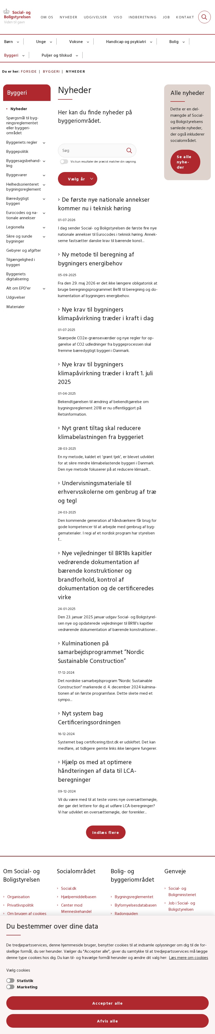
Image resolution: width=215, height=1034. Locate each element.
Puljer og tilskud (57, 55)
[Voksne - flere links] (88, 41)
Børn (8, 41)
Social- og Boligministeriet (182, 891)
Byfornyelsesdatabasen (136, 905)
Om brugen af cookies (26, 913)
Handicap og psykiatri (126, 41)
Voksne (76, 41)
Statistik (25, 980)
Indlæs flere (105, 832)
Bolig (174, 41)
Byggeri (11, 55)
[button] (42, 142)
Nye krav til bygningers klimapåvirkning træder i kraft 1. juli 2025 (105, 372)
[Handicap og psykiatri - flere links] (151, 41)
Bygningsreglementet (134, 896)
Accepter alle (107, 1003)
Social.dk (68, 888)
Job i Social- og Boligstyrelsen (182, 906)
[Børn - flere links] (18, 41)
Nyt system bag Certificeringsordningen (89, 717)
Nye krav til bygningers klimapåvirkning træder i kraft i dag (106, 314)
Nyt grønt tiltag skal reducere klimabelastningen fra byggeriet (100, 432)
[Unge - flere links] (51, 41)
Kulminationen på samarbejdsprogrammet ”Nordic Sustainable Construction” (101, 652)
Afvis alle (107, 1021)
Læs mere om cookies (188, 957)
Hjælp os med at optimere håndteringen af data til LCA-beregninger (97, 770)
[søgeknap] (129, 150)
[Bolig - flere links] (184, 41)
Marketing (27, 986)
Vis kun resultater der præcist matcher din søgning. (103, 161)
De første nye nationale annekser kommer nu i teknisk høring (104, 204)
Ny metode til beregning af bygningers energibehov (96, 258)
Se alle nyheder (184, 162)
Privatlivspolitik (20, 905)
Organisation (18, 896)
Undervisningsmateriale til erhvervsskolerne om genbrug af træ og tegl (107, 491)
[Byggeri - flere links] (23, 55)
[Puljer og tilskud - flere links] (77, 55)
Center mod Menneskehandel (76, 908)
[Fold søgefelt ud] (204, 17)
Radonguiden (126, 913)
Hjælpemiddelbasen (78, 896)
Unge (41, 41)
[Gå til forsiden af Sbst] (15, 17)
